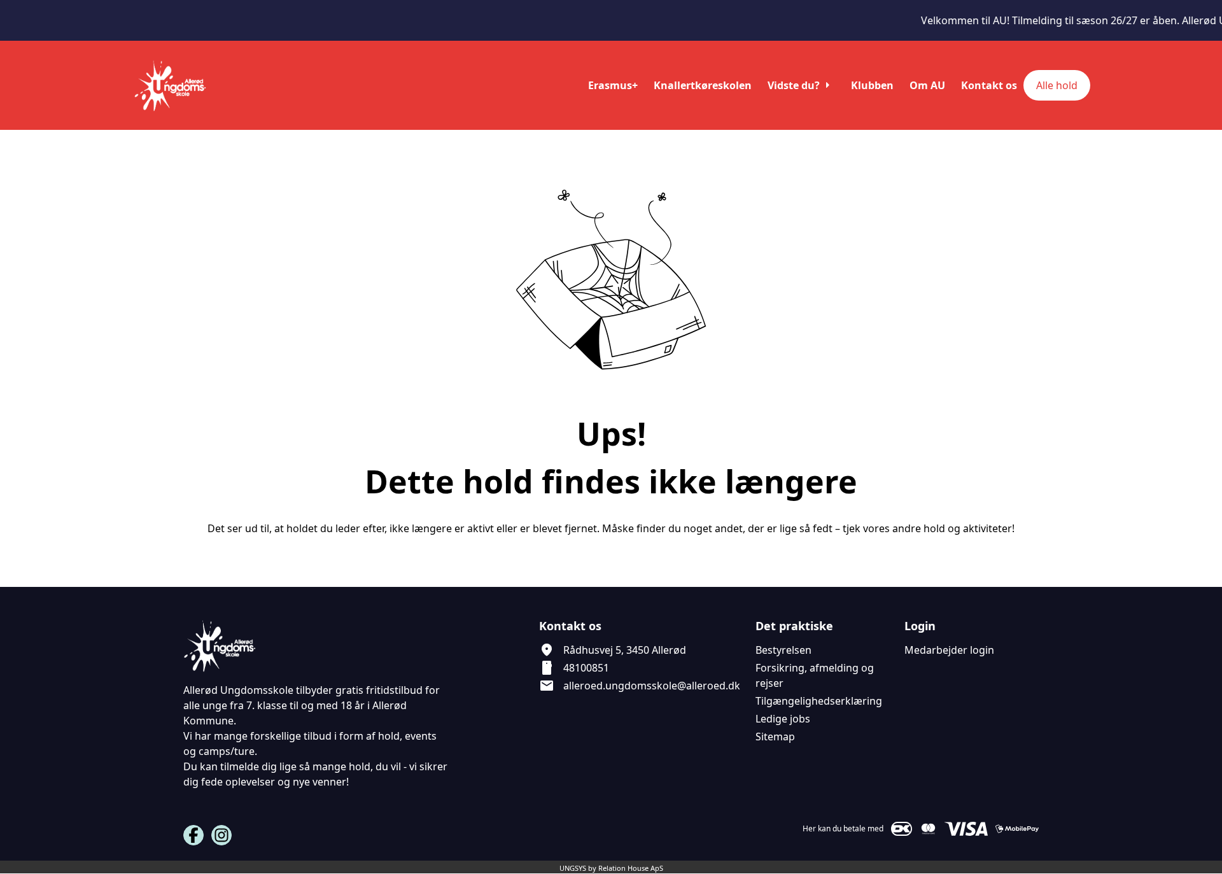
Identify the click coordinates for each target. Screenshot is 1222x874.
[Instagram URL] (221, 835)
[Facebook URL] (193, 835)
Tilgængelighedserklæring (818, 701)
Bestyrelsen (783, 650)
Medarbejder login (949, 650)
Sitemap (775, 737)
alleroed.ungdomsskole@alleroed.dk (651, 686)
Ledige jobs (782, 719)
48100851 (586, 668)
